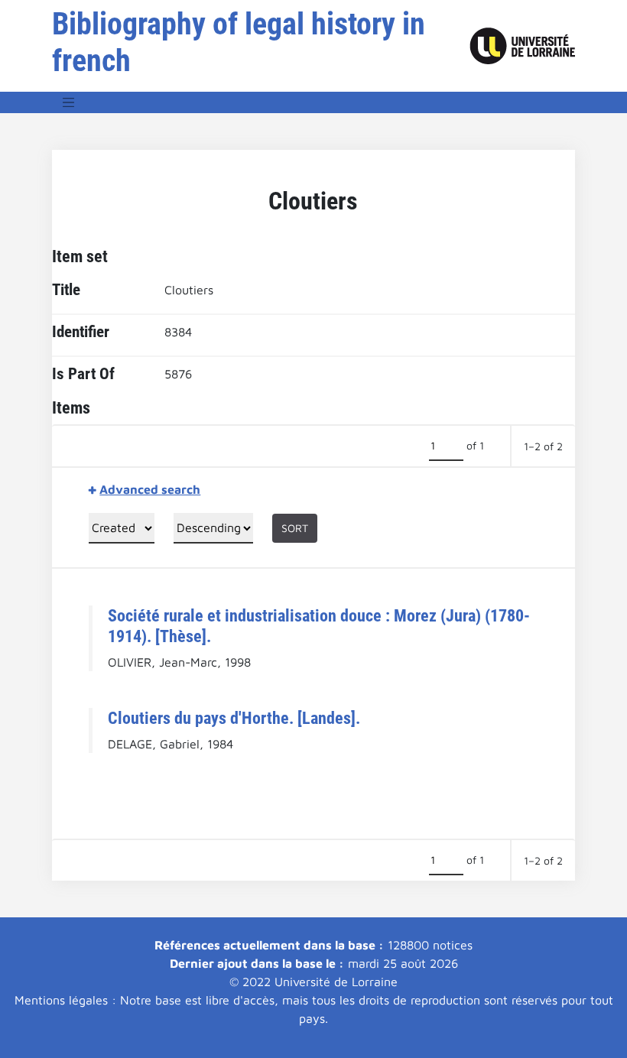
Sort (294, 527)
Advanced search (149, 489)
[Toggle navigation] (69, 102)
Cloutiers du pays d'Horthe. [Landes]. (234, 718)
